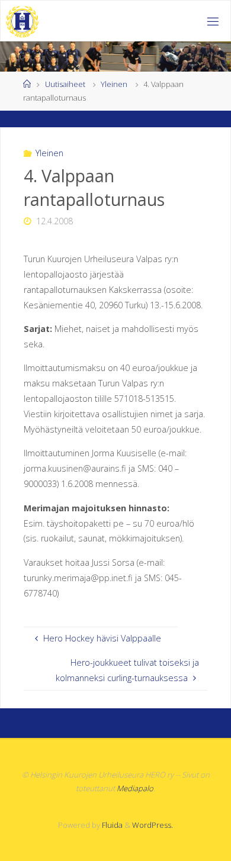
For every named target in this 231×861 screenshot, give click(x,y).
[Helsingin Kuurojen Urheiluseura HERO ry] (22, 21)
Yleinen (114, 84)
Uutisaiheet (65, 84)
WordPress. (152, 825)
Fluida (111, 825)
